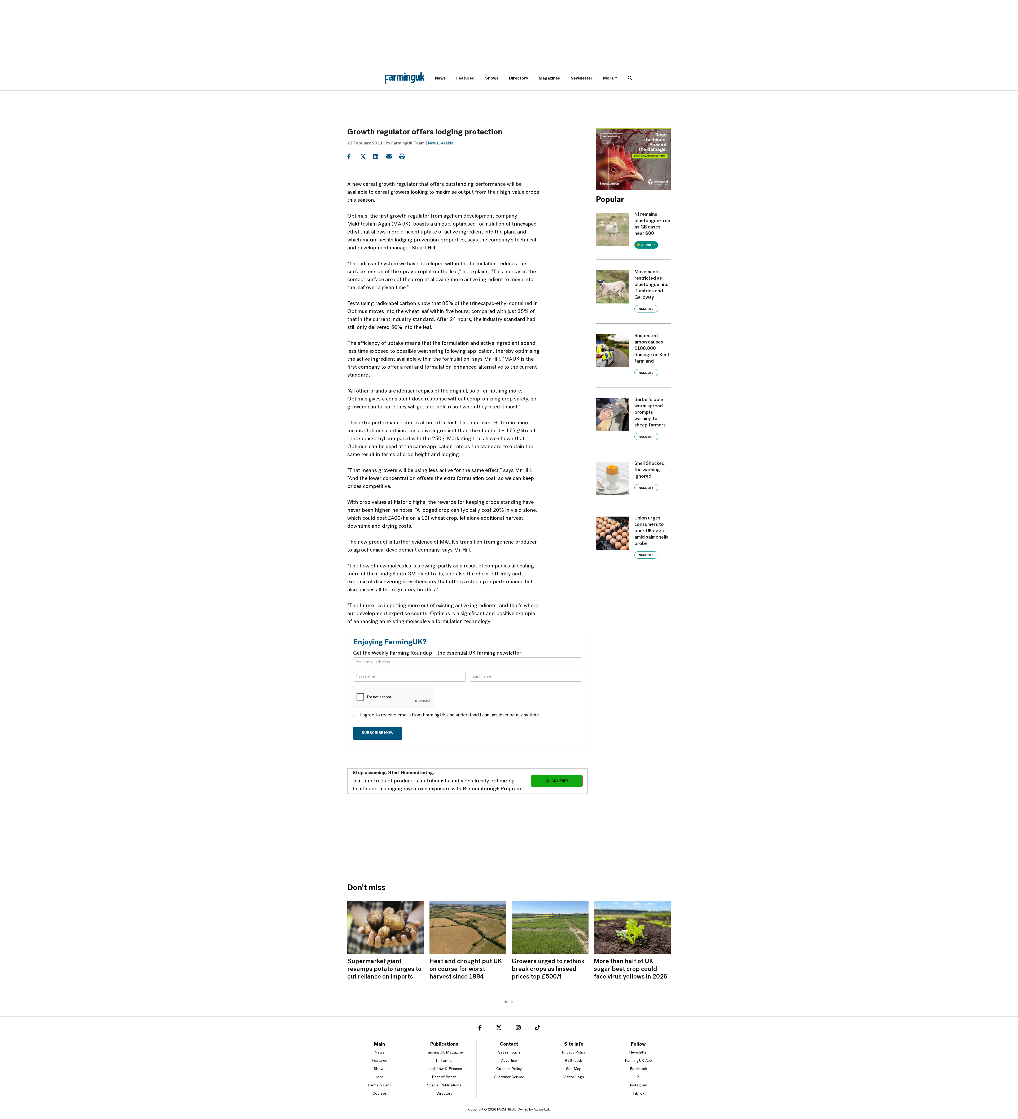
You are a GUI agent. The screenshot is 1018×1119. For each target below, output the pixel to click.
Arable (447, 143)
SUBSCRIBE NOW (378, 733)
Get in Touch (509, 1053)
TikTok (638, 1094)
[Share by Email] (392, 156)
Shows (491, 78)
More (608, 78)
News (440, 78)
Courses (379, 1094)
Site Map (573, 1069)
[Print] (405, 156)
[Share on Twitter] (366, 156)
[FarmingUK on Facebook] (480, 1028)
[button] (506, 1002)
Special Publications (444, 1085)
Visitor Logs (573, 1077)
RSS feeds (574, 1061)
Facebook (638, 1069)
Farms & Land (380, 1085)
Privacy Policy (574, 1053)
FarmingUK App (638, 1061)
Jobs (380, 1077)
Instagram (638, 1085)
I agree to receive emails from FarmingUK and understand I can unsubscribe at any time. (450, 715)
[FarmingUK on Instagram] (518, 1028)
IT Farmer (444, 1061)
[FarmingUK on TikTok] (537, 1028)
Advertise (509, 1061)
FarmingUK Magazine (444, 1053)
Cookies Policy (509, 1069)
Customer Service (509, 1077)
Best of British (444, 1077)
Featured (465, 78)
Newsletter (582, 78)
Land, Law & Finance (444, 1069)
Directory (518, 78)
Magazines (549, 78)
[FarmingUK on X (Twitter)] (498, 1028)
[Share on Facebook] (353, 156)
